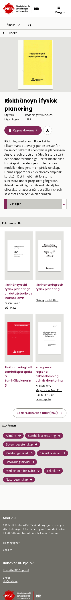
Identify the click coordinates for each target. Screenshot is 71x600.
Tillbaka (12, 33)
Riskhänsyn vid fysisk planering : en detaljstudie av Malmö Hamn (18, 291)
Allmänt (11, 436)
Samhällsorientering (42, 436)
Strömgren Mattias (47, 300)
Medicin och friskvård (20, 471)
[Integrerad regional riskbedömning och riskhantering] (49, 338)
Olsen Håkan (12, 303)
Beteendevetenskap (19, 444)
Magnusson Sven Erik (49, 390)
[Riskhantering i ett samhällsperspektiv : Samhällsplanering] (18, 338)
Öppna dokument (25, 130)
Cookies (7, 550)
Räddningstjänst (17, 453)
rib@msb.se (10, 581)
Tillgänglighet (11, 543)
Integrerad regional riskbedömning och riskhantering (49, 374)
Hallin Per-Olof (45, 395)
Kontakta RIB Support (16, 570)
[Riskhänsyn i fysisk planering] (35, 64)
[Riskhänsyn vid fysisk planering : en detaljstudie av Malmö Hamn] (18, 255)
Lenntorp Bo (43, 399)
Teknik (51, 471)
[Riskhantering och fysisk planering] (49, 255)
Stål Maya (11, 307)
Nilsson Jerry (43, 385)
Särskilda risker (50, 453)
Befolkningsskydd (18, 462)
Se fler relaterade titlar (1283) (37, 413)
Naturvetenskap (17, 480)
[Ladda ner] (47, 130)
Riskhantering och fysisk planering (49, 287)
